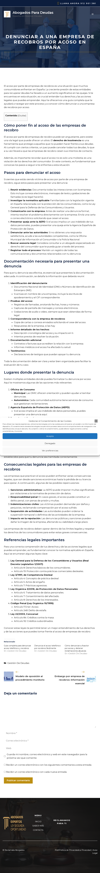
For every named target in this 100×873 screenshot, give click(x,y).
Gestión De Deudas (18, 663)
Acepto (50, 436)
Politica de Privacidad (69, 850)
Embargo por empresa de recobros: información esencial (70, 680)
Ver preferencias (50, 450)
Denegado (50, 443)
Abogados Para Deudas (33, 12)
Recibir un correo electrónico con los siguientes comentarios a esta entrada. (49, 765)
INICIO (38, 821)
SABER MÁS (38, 826)
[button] (96, 421)
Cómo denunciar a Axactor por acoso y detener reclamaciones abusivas (77, 648)
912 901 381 (88, 3)
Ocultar (22, 115)
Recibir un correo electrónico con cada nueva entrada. (36, 772)
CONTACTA (38, 830)
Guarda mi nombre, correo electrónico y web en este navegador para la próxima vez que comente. (47, 756)
